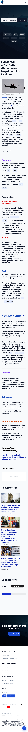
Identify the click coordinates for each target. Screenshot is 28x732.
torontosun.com (14, 217)
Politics (6, 37)
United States (7, 34)
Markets (22, 34)
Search (21, 20)
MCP (4, 695)
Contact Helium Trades (9, 704)
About (3, 692)
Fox (14, 121)
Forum (11, 692)
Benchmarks (10, 695)
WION (11, 134)
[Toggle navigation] (25, 2)
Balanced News (6, 680)
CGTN (18, 134)
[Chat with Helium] (24, 728)
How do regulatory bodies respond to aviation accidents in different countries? (14, 457)
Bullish (3, 655)
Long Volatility (5, 667)
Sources (12, 680)
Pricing (7, 692)
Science (22, 37)
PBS (20, 121)
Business (14, 37)
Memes (14, 41)
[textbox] (9, 20)
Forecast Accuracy (13, 658)
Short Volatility (5, 670)
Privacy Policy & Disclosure (8, 713)
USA (12, 106)
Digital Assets (5, 658)
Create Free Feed (14, 634)
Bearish (7, 655)
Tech (15, 34)
